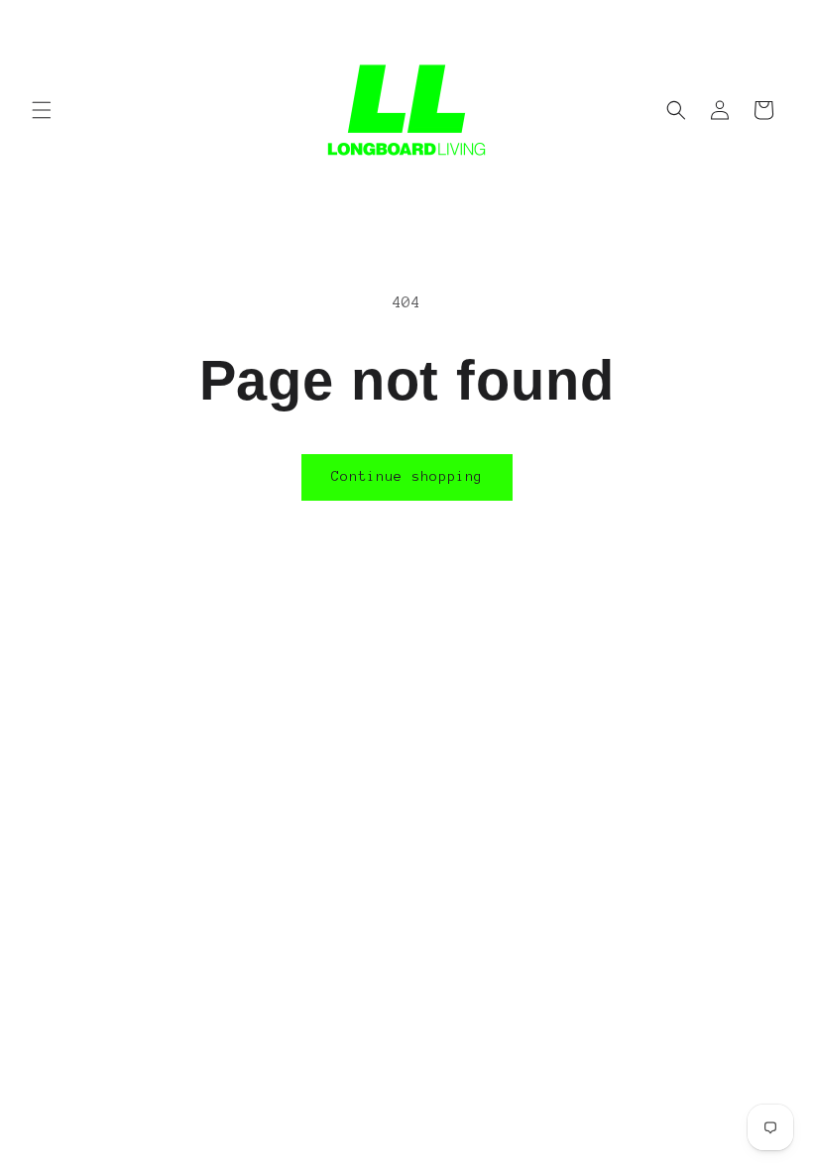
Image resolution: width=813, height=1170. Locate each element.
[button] (41, 110)
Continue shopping (407, 476)
